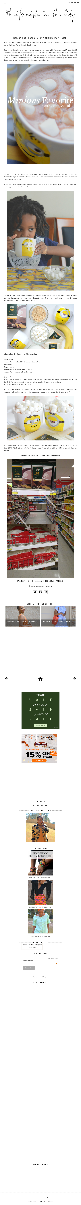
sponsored (48, 586)
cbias (33, 586)
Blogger (45, 977)
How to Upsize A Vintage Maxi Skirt (40, 907)
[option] (22, 617)
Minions (68, 50)
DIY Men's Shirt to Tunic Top (40, 936)
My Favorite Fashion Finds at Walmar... (23, 621)
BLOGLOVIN (39, 581)
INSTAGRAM (49, 581)
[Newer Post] (6, 679)
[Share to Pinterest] (45, 592)
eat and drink (40, 586)
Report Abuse (40, 1164)
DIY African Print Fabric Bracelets (40, 878)
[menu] (5, 2)
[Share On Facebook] (40, 592)
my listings (36, 945)
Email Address (40, 960)
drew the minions (22, 389)
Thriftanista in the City (38, 1198)
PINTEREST (60, 581)
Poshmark (32, 947)
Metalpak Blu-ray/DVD (15, 177)
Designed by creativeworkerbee (40, 1201)
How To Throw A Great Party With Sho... (58, 621)
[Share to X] (35, 592)
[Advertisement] (40, 654)
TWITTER (30, 581)
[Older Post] (74, 679)
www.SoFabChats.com (29, 448)
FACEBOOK (21, 581)
